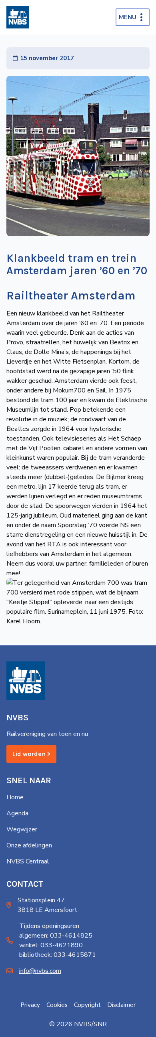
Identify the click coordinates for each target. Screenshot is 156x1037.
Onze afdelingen (29, 845)
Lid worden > (31, 754)
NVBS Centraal (27, 861)
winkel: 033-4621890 (51, 945)
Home (15, 797)
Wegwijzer (21, 829)
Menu (127, 17)
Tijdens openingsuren (49, 926)
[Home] (17, 17)
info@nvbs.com (40, 970)
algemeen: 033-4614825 (55, 935)
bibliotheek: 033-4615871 (57, 954)
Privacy (30, 1005)
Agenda (17, 813)
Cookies (57, 1005)
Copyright (87, 1005)
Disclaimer (121, 1005)
